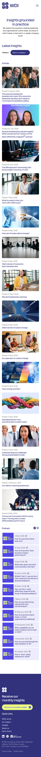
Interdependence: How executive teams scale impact (14, 420)
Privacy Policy (7, 751)
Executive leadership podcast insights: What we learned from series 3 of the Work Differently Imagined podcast (18, 134)
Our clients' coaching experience (15, 485)
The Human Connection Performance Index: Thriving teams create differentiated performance (17, 518)
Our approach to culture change (15, 358)
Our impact (6, 722)
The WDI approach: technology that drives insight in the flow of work (16, 168)
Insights (5, 725)
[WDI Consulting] (10, 5)
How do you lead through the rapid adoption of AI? (26, 643)
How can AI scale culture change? (16, 233)
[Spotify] (7, 736)
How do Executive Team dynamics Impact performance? (24, 553)
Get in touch (7, 731)
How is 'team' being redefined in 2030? (22, 655)
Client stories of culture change (15, 328)
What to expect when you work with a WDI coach (12, 201)
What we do (6, 719)
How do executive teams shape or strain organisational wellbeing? (25, 617)
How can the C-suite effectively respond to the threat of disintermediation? (26, 591)
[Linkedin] (3, 736)
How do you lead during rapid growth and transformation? (24, 604)
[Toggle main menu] (37, 5)
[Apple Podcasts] (15, 736)
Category (5, 52)
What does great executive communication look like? (25, 565)
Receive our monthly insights (15, 707)
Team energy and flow (11, 389)
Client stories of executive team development (12, 265)
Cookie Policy (18, 751)
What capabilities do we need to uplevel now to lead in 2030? (26, 630)
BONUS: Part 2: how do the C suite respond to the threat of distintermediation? (26, 578)
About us (5, 728)
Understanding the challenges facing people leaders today (14, 453)
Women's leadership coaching (14, 297)
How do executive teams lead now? (24, 540)
